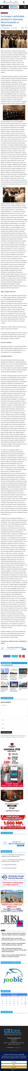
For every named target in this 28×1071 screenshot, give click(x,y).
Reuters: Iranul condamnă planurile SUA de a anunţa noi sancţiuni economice (14, 955)
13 (14, 1001)
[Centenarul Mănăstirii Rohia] (23, 684)
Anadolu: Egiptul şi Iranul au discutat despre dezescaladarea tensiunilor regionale (13, 944)
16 (25, 1001)
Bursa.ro (3, 930)
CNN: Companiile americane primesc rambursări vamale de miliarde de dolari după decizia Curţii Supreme (14, 950)
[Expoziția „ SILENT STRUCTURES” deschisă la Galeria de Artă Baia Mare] (14, 671)
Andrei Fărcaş (6, 28)
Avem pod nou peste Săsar (10, 864)
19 (10, 1003)
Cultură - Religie (4, 13)
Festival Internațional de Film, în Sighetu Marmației (23, 677)
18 (6, 1003)
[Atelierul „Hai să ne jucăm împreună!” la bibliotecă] (5, 684)
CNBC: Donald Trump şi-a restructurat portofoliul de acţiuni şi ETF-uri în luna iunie (13, 939)
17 (2, 1003)
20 (14, 1003)
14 (17, 1001)
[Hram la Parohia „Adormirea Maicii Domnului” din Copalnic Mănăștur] (5, 671)
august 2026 (14, 994)
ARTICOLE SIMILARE (7, 663)
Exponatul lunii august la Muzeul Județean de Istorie (13, 690)
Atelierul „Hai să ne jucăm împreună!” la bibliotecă (4, 690)
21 (17, 1003)
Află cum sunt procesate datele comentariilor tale (12, 737)
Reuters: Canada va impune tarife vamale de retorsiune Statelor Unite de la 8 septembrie (14, 934)
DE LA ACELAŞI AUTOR (7, 665)
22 (21, 1003)
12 (10, 1001)
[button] (25, 7)
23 (25, 1003)
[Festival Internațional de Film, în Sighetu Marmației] (23, 671)
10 (2, 1001)
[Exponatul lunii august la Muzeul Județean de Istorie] (14, 684)
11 (6, 1001)
